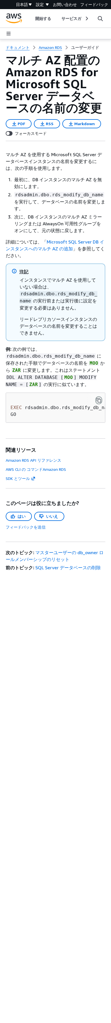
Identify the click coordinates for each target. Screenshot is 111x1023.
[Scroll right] (86, 18)
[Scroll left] (30, 18)
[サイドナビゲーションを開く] (9, 33)
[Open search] (100, 18)
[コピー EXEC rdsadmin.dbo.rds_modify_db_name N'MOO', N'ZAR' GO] (98, 400)
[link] (85, 47)
